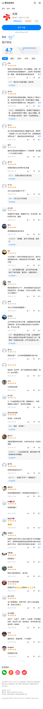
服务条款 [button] (23, 682)
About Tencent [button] (14, 682)
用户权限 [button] (18, 684)
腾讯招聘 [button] (37, 682)
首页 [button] (3, 8)
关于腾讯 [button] (5, 682)
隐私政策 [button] (25, 684)
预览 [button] (4, 37)
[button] (8, 3)
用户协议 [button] (5, 686)
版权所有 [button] (12, 684)
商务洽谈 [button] (30, 682)
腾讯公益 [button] (5, 684)
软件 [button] (8, 8)
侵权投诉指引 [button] (33, 684)
